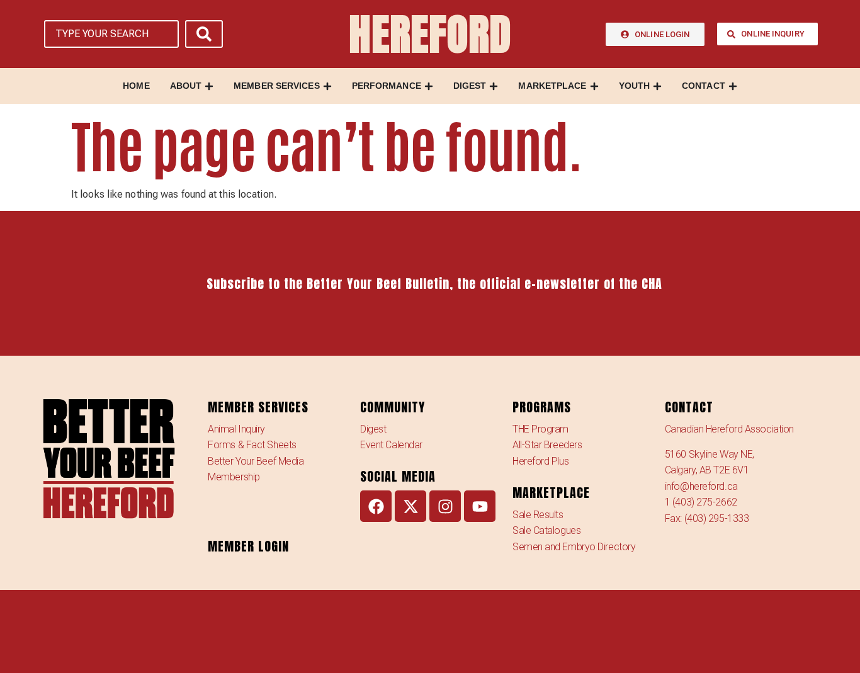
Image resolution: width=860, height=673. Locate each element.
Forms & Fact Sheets (252, 445)
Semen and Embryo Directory (573, 547)
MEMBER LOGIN (248, 546)
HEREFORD (430, 34)
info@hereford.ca (701, 486)
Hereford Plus (540, 461)
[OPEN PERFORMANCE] (428, 86)
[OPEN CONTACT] (732, 86)
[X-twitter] (410, 506)
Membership (234, 477)
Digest (373, 429)
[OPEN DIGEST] (493, 86)
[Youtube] (479, 506)
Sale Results (537, 515)
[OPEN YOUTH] (657, 86)
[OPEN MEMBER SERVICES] (327, 86)
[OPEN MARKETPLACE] (594, 86)
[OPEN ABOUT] (209, 86)
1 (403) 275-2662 (701, 502)
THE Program (540, 429)
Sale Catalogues (546, 530)
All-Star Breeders (547, 445)
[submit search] (204, 34)
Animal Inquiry (236, 429)
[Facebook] (376, 506)
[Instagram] (445, 506)
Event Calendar (391, 445)
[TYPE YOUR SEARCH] (111, 34)
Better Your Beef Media (255, 461)
